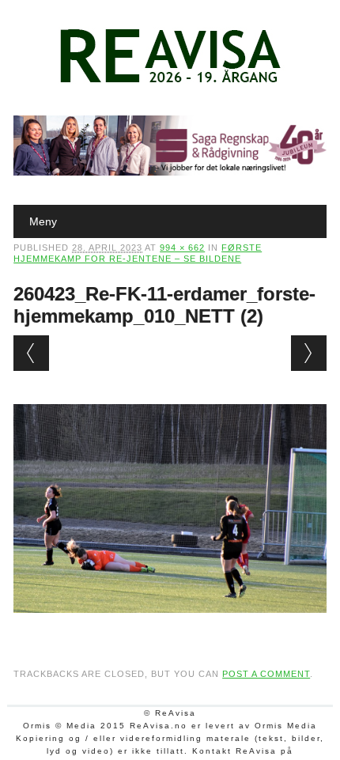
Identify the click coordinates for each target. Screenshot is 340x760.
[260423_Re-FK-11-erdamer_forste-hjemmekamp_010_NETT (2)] (170, 628)
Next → (309, 353)
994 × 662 (182, 247)
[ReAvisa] (170, 83)
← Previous (31, 353)
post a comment (266, 674)
